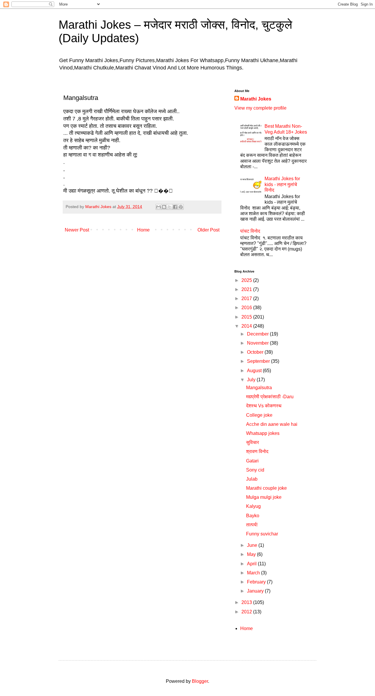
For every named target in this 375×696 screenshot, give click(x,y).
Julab (252, 479)
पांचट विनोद (250, 231)
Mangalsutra (259, 387)
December (258, 333)
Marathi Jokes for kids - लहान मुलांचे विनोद (282, 184)
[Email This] (158, 207)
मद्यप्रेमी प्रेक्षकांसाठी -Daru (270, 396)
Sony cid (255, 469)
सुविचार (252, 442)
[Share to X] (170, 207)
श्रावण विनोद (257, 451)
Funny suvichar (262, 533)
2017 (247, 298)
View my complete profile (260, 107)
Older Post (208, 229)
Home (143, 229)
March (254, 572)
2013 (247, 602)
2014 (247, 326)
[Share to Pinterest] (181, 207)
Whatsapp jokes (262, 433)
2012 (247, 611)
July (252, 379)
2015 (247, 316)
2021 (247, 289)
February (257, 581)
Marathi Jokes (255, 98)
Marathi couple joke (266, 488)
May (252, 554)
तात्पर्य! (252, 524)
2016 (247, 307)
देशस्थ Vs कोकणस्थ (264, 405)
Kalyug (253, 506)
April (252, 563)
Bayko (252, 515)
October (256, 352)
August (255, 370)
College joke (259, 415)
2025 (247, 280)
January (256, 590)
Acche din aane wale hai (271, 424)
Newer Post (77, 229)
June (252, 545)
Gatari (252, 460)
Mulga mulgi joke (264, 497)
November (258, 343)
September (259, 361)
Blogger (200, 681)
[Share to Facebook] (175, 207)
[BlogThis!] (164, 207)
